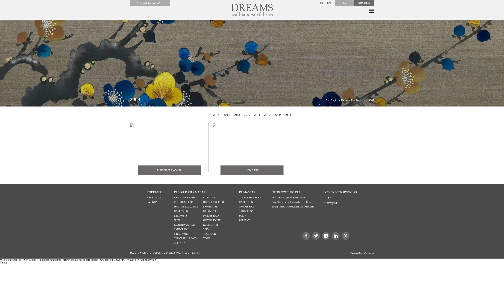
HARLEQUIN (181, 211)
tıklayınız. (151, 259)
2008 (288, 114)
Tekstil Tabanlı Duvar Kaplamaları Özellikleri (293, 206)
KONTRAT (364, 3)
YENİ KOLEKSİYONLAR (340, 192)
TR (321, 3)
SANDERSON (181, 229)
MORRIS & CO (211, 215)
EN (329, 3)
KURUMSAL (155, 192)
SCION (206, 229)
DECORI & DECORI (213, 202)
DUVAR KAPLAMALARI (190, 192)
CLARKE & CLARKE (185, 202)
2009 (277, 114)
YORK (206, 238)
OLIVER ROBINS (212, 220)
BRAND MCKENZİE (184, 197)
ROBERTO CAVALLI (184, 224)
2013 (237, 114)
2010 (267, 114)
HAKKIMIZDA (154, 197)
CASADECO (209, 197)
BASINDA (152, 202)
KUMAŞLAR (247, 192)
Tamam (4, 262)
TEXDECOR (209, 234)
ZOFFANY (179, 243)
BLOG (328, 197)
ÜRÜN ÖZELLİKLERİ (286, 192)
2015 (216, 114)
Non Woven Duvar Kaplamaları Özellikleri (291, 202)
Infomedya (368, 253)
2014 (226, 114)
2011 (257, 114)
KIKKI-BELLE (210, 211)
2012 (247, 114)
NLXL (177, 220)
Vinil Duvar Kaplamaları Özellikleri (288, 197)
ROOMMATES (210, 224)
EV (344, 3)
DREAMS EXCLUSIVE (186, 206)
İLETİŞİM (330, 203)
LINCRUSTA (180, 215)
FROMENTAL (210, 206)
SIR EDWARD (181, 234)
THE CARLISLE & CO (185, 238)
